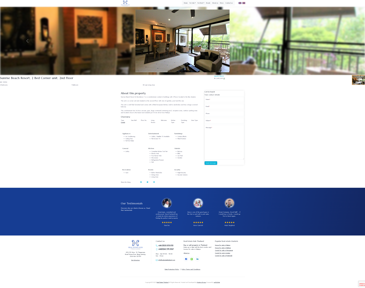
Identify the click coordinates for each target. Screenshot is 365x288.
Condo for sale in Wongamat (224, 250)
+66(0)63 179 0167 (166, 249)
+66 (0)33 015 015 (165, 245)
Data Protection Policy (172, 269)
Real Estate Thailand (163, 282)
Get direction (135, 260)
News (222, 3)
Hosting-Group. (201, 282)
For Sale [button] (192, 3)
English (240, 3)
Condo (123, 122)
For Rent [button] (200, 3)
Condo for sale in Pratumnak (223, 256)
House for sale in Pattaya (222, 245)
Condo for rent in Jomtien (222, 253)
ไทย (243, 3)
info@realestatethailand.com (166, 260)
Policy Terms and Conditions (191, 269)
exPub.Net (217, 282)
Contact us (229, 3)
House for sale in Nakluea (223, 248)
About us (215, 3)
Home (186, 3)
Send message (211, 163)
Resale (208, 3)
